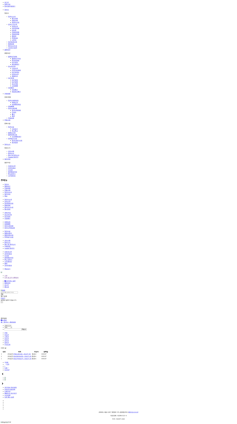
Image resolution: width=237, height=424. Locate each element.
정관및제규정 (12, 42)
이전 (7, 364)
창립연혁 (15, 20)
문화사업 (7, 120)
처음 (6, 362)
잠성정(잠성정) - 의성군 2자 (22, 356)
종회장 (14, 36)
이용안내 (7, 391)
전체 (5, 333)
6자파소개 (15, 74)
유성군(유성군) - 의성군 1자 (22, 358)
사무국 (14, 40)
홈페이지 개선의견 (10, 393)
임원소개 (15, 26)
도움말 (4, 320)
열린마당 (7, 159)
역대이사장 (15, 22)
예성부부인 (15, 64)
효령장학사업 (12, 134)
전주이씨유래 (16, 70)
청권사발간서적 (17, 140)
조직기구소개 (12, 24)
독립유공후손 (16, 91)
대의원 (14, 30)
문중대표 (15, 38)
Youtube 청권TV (13, 157)
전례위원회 (15, 32)
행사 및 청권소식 (13, 155)
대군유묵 (15, 82)
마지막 (6, 370)
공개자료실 (12, 168)
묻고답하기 (12, 174)
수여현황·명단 (16, 136)
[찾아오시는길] (133, 412)
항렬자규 (15, 76)
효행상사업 (12, 133)
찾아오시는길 (12, 46)
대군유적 (11, 78)
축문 (13, 116)
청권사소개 (12, 16)
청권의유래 (15, 60)
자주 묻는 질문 (9, 397)
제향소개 (15, 102)
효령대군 (7, 50)
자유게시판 (12, 166)
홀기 (13, 114)
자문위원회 (15, 28)
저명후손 (11, 88)
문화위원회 (15, 34)
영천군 (6, 342)
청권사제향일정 (13, 100)
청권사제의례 (12, 108)
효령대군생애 (12, 56)
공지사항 (11, 151)
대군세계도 (15, 72)
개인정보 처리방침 (10, 387)
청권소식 (7, 144)
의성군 (6, 335)
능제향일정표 (16, 104)
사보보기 (15, 129)
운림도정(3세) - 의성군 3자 (22, 354)
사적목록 (15, 86)
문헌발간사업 (12, 138)
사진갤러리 (12, 176)
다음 (5, 368)
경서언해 (15, 84)
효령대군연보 (16, 58)
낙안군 (6, 340)
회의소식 (11, 153)
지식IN (10, 170)
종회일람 (11, 44)
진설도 (14, 112)
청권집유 (15, 142)
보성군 (6, 338)
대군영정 (15, 62)
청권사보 (11, 127)
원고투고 (15, 131)
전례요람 (11, 118)
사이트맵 (7, 395)
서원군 (6, 337)
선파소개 (15, 68)
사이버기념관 (12, 48)
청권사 (6, 9)
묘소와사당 (12, 66)
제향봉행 (11, 106)
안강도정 (7, 344)
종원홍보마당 (12, 172)
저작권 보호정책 (9, 389)
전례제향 (7, 93)
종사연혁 (15, 18)
